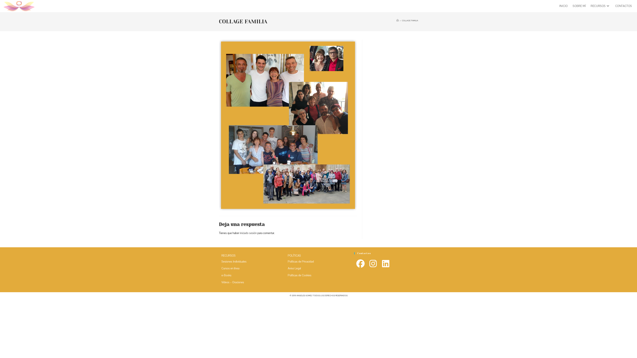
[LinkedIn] (385, 264)
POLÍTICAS (294, 256)
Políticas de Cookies (299, 275)
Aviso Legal (294, 268)
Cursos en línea (230, 268)
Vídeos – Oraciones (232, 282)
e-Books (226, 275)
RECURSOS (228, 256)
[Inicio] (397, 20)
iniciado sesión (248, 233)
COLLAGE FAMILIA (410, 20)
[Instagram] (373, 264)
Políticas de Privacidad (301, 262)
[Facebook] (360, 264)
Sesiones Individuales (234, 262)
